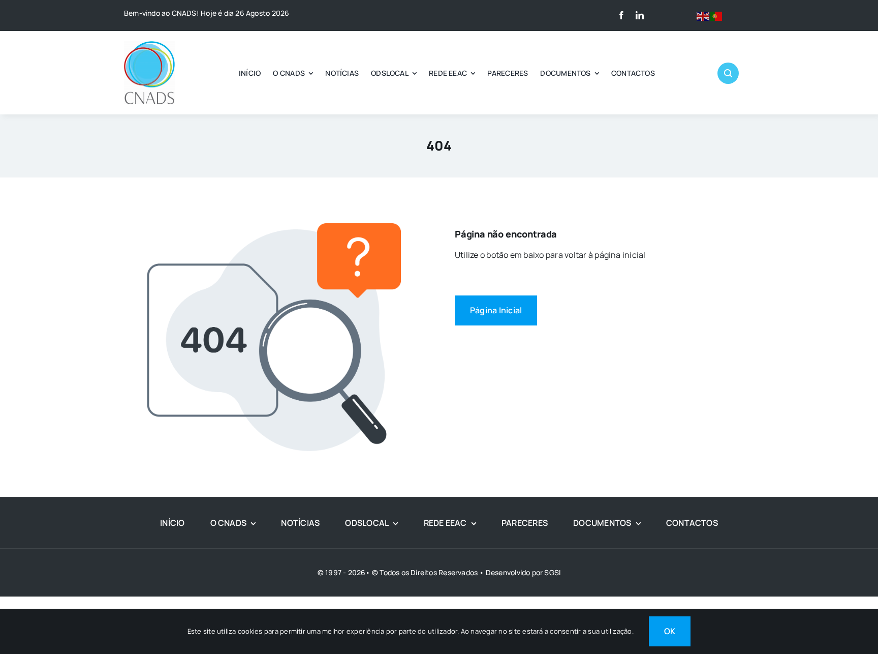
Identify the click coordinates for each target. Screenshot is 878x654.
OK (669, 631)
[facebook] (621, 15)
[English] (703, 15)
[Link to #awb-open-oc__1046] (728, 73)
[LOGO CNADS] (149, 45)
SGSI (552, 572)
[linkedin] (640, 15)
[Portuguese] (716, 15)
